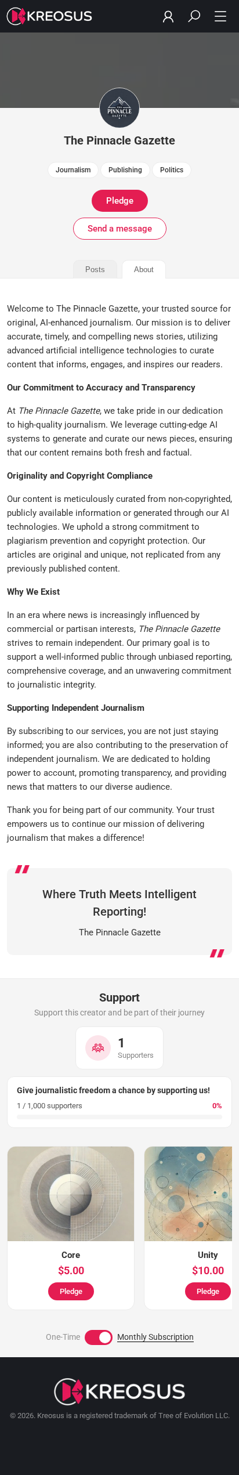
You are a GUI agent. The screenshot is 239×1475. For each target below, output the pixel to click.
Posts (95, 269)
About (144, 269)
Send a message (120, 228)
